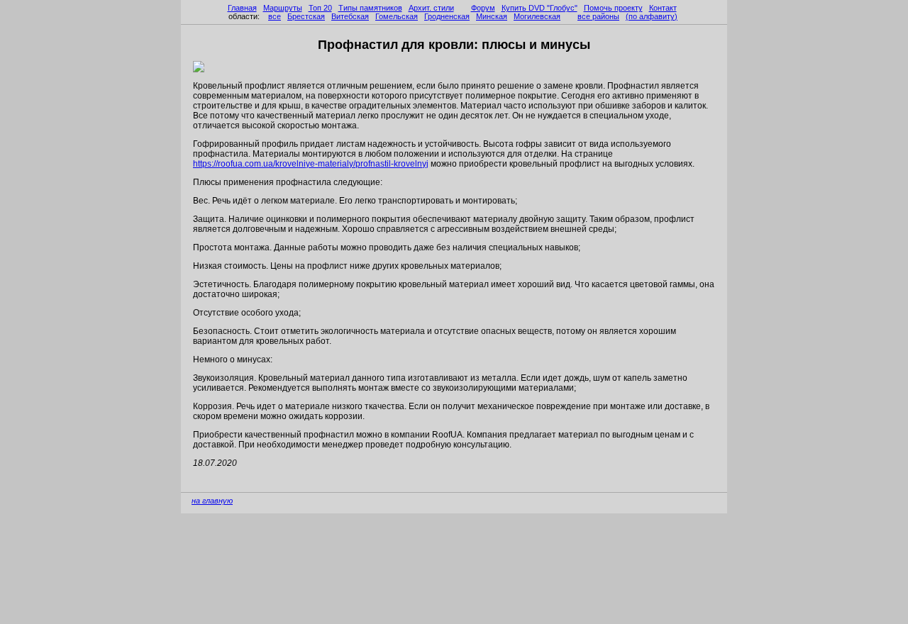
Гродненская (447, 16)
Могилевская (537, 16)
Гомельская (396, 16)
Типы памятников (370, 8)
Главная (242, 8)
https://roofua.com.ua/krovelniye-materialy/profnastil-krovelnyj (310, 164)
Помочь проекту (613, 8)
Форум (483, 8)
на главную (212, 500)
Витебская (350, 16)
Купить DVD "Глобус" (539, 8)
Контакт (663, 8)
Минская (491, 16)
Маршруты (282, 8)
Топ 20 (320, 8)
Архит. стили (431, 8)
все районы (598, 16)
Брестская (306, 16)
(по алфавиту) (651, 16)
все (274, 16)
